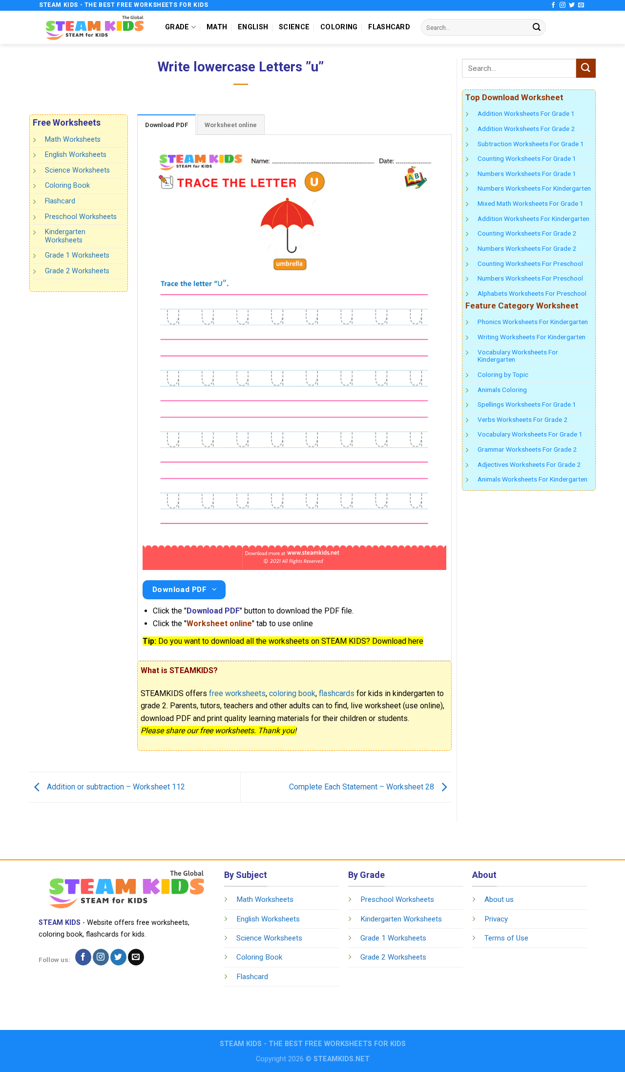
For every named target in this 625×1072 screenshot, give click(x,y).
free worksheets (237, 693)
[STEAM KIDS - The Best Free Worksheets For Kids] (94, 27)
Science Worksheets (77, 170)
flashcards (336, 693)
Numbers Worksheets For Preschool (530, 278)
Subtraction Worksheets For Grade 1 (531, 144)
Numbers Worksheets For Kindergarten (534, 188)
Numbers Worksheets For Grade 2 (527, 248)
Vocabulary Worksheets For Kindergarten (518, 356)
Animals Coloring (502, 390)
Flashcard (60, 201)
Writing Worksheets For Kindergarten (531, 337)
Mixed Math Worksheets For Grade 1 (530, 203)
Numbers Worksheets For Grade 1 (527, 173)
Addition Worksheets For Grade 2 (526, 128)
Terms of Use (506, 938)
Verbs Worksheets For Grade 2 (522, 419)
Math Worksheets (73, 139)
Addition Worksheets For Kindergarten (533, 218)
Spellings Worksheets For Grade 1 (527, 404)
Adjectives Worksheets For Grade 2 (529, 464)
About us (499, 899)
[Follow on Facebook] (553, 5)
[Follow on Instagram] (562, 5)
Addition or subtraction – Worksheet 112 (115, 786)
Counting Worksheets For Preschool (530, 263)
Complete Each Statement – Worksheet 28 (362, 786)
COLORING (338, 27)
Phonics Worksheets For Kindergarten (533, 322)
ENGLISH (253, 27)
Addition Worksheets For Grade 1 (526, 113)
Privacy (496, 919)
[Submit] (536, 27)
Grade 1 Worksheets (77, 255)
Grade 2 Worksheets (77, 271)
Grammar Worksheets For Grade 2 (527, 449)
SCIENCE (294, 27)
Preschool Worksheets (81, 216)
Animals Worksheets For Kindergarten (532, 479)
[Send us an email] (581, 5)
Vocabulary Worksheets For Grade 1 (530, 434)
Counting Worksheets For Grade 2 (527, 233)
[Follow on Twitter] (572, 5)
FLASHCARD (389, 27)
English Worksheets (75, 155)
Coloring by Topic (503, 374)
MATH (217, 27)
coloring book (292, 693)
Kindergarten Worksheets (65, 236)
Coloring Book (67, 185)
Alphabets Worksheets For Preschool (532, 293)
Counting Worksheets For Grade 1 (527, 158)
